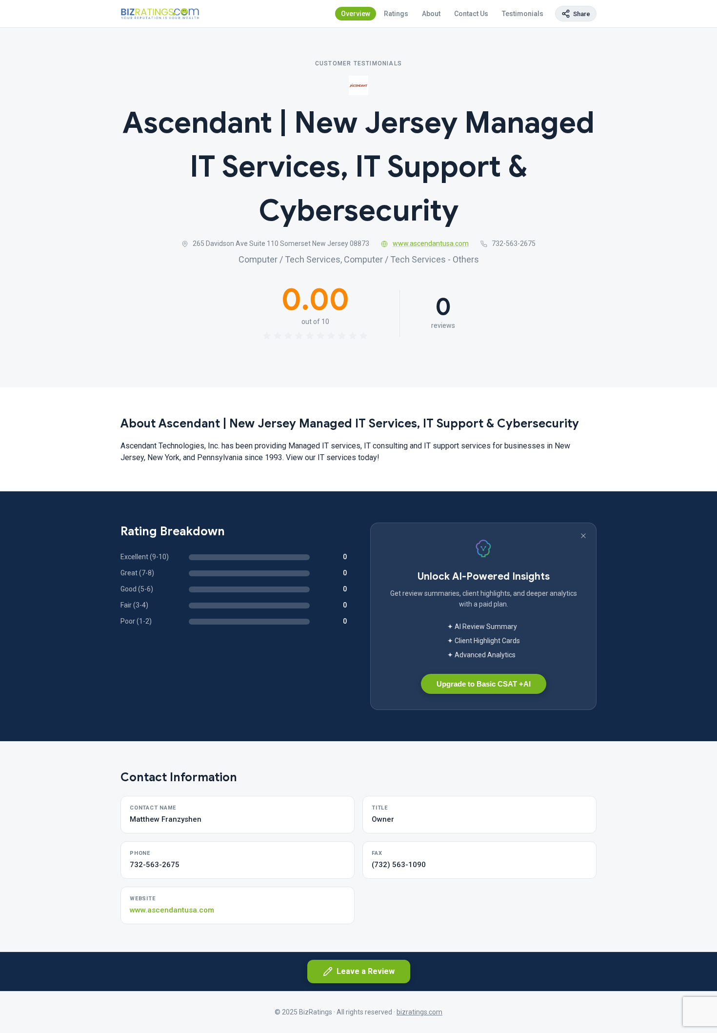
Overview (355, 14)
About (431, 14)
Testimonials (522, 14)
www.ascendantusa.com (431, 243)
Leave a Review (366, 971)
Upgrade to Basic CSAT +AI (484, 684)
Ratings (396, 14)
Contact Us (471, 14)
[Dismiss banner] (583, 536)
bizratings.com (419, 1012)
